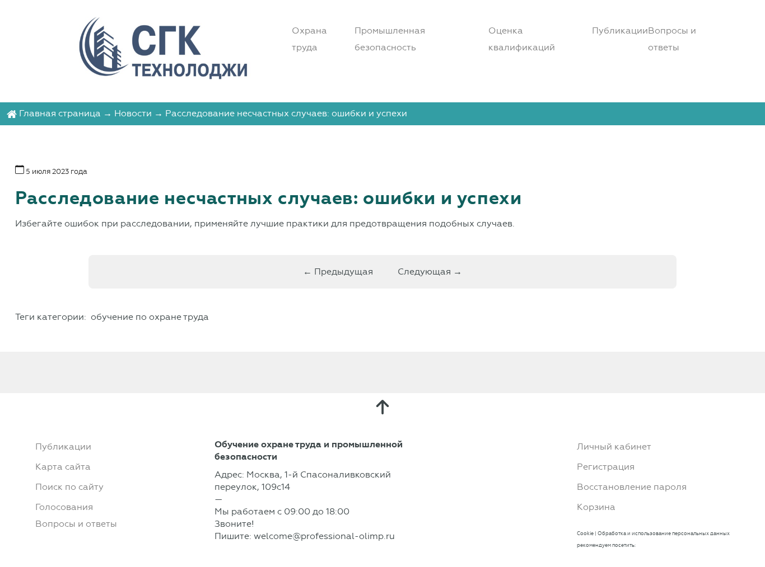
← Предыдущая (338, 271)
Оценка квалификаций (521, 39)
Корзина (596, 507)
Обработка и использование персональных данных (664, 533)
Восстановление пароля (632, 486)
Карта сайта (63, 466)
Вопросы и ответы (672, 39)
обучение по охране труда (150, 316)
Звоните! (234, 523)
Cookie (585, 533)
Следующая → (430, 271)
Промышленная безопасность (389, 39)
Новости (133, 113)
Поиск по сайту (69, 486)
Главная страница (60, 113)
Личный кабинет (614, 446)
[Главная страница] (12, 113)
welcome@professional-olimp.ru (324, 536)
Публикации (620, 30)
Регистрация (606, 466)
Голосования (64, 507)
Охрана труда (309, 39)
